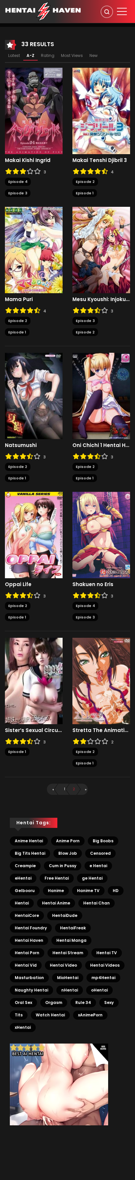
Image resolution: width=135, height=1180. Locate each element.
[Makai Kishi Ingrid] (34, 110)
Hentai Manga (71, 940)
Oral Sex (23, 1002)
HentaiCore (27, 915)
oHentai (99, 990)
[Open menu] (122, 11)
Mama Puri (19, 299)
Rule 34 (83, 1002)
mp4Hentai (103, 977)
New (93, 55)
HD (116, 890)
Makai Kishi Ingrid (27, 160)
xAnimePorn (90, 1015)
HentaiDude (64, 915)
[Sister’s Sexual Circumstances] (34, 680)
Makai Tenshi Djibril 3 (99, 160)
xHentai (23, 1027)
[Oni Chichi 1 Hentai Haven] (101, 395)
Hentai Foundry (31, 928)
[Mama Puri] (34, 249)
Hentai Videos (105, 965)
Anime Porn (68, 841)
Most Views (72, 55)
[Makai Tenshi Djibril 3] (101, 110)
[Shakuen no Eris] (101, 534)
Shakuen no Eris (92, 584)
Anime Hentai (29, 841)
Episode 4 (18, 181)
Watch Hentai (50, 1015)
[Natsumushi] (34, 395)
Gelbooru (25, 890)
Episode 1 (85, 193)
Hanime (56, 890)
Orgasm (53, 1002)
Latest (14, 55)
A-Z (30, 55)
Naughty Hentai (31, 990)
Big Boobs (103, 841)
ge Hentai (92, 878)
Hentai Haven (29, 940)
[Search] (107, 12)
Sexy (109, 1002)
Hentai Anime (56, 903)
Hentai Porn (27, 953)
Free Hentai (57, 878)
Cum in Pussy (62, 865)
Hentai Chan (96, 903)
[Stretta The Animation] (101, 680)
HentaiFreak (73, 928)
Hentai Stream (67, 953)
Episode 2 (85, 181)
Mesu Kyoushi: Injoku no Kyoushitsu (101, 299)
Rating (47, 55)
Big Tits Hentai (30, 853)
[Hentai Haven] (43, 11)
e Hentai (98, 865)
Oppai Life (18, 584)
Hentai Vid (26, 965)
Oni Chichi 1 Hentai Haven (101, 445)
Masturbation (29, 977)
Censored (100, 853)
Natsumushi (21, 445)
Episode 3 (17, 193)
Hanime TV (88, 890)
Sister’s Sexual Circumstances (34, 730)
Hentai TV (106, 953)
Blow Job (67, 853)
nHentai (69, 990)
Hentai (22, 903)
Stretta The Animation (101, 730)
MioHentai (67, 977)
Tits (19, 1015)
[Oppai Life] (34, 534)
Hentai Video (63, 965)
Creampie (25, 865)
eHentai (23, 878)
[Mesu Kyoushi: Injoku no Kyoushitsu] (101, 249)
